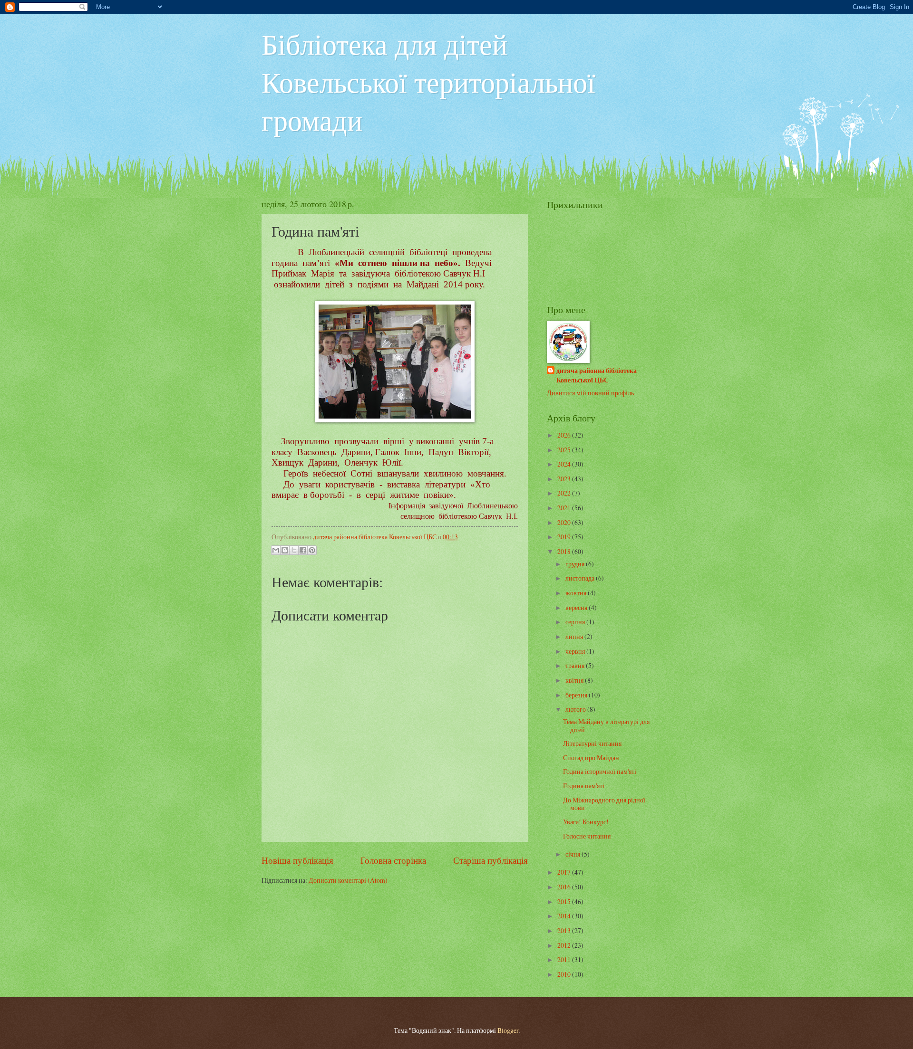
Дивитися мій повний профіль (590, 392)
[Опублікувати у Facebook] (303, 550)
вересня (577, 607)
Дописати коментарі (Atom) (348, 880)
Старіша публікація (490, 860)
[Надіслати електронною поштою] (276, 550)
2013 (564, 930)
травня (575, 665)
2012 (564, 945)
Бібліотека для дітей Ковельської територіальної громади (428, 82)
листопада (580, 577)
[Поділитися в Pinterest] (312, 550)
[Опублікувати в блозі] (285, 550)
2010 (564, 974)
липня (574, 636)
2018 (564, 551)
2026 (564, 434)
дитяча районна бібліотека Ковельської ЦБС (596, 375)
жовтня (576, 592)
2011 (564, 959)
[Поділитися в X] (294, 550)
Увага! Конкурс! (586, 821)
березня (577, 694)
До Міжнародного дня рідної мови (604, 803)
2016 (564, 886)
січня (573, 853)
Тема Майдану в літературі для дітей (606, 725)
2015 (564, 901)
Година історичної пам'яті (599, 771)
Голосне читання (587, 835)
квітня (575, 680)
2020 (564, 522)
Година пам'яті (583, 785)
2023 (564, 478)
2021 (564, 507)
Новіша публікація (297, 860)
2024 (564, 463)
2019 (564, 536)
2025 (564, 449)
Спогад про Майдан (591, 757)
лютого (576, 709)
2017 (564, 872)
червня (575, 651)
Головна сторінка (393, 860)
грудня (575, 563)
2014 (564, 915)
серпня (575, 621)
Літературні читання (592, 743)
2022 (564, 492)
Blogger (507, 1030)
